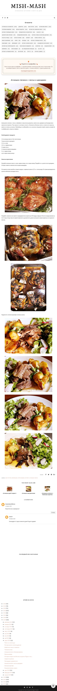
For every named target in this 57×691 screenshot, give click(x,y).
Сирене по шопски (9, 658)
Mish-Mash (28, 6)
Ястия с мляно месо (27, 43)
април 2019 (8, 640)
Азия (16, 40)
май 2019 (7, 638)
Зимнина (4, 48)
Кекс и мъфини (6, 40)
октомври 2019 (8, 626)
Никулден (4, 43)
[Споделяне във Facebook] (46, 474)
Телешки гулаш (8, 649)
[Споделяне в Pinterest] (51, 474)
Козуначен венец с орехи (11, 668)
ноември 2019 (8, 624)
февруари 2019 (9, 672)
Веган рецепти (20, 29)
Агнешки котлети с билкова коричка (14, 652)
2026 (4, 603)
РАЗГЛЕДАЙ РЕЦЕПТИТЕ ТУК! (28, 70)
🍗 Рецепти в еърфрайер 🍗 (28, 64)
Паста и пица (5, 37)
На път (40, 48)
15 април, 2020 (8, 506)
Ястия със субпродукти (8, 46)
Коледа (24, 40)
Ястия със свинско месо (35, 29)
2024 (4, 608)
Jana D (10, 516)
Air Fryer (20, 51)
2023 (4, 610)
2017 (4, 679)
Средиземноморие (22, 34)
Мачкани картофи (9, 665)
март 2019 (7, 670)
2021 (4, 615)
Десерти (21, 26)
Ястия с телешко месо (37, 40)
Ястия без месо (43, 26)
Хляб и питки (38, 37)
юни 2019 (7, 636)
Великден (14, 43)
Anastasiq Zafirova (10, 504)
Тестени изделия (6, 29)
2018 (4, 677)
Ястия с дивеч (39, 51)
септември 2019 (9, 629)
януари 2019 (8, 675)
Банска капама (8, 654)
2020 (4, 617)
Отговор (53, 512)
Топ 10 (29, 51)
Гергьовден (14, 48)
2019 (4, 619)
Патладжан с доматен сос (11, 661)
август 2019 (8, 631)
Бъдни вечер (48, 46)
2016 (4, 681)
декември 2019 (9, 622)
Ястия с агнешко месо (8, 51)
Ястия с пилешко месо (8, 32)
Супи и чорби (17, 37)
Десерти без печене (7, 34)
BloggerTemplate (35, 689)
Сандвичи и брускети (43, 43)
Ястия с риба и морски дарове (40, 34)
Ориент (28, 37)
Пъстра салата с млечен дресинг (13, 645)
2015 (4, 684)
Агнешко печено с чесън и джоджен (13, 663)
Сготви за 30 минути (7, 26)
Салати (39, 32)
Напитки (38, 46)
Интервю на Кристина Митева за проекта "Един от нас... (18, 656)
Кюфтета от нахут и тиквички (12, 647)
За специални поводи (28, 48)
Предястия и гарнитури (25, 32)
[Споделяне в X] (48, 474)
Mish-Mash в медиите (25, 46)
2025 (4, 606)
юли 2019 (7, 633)
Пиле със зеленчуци (10, 642)
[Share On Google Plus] (54, 474)
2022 (4, 613)
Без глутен (31, 26)
